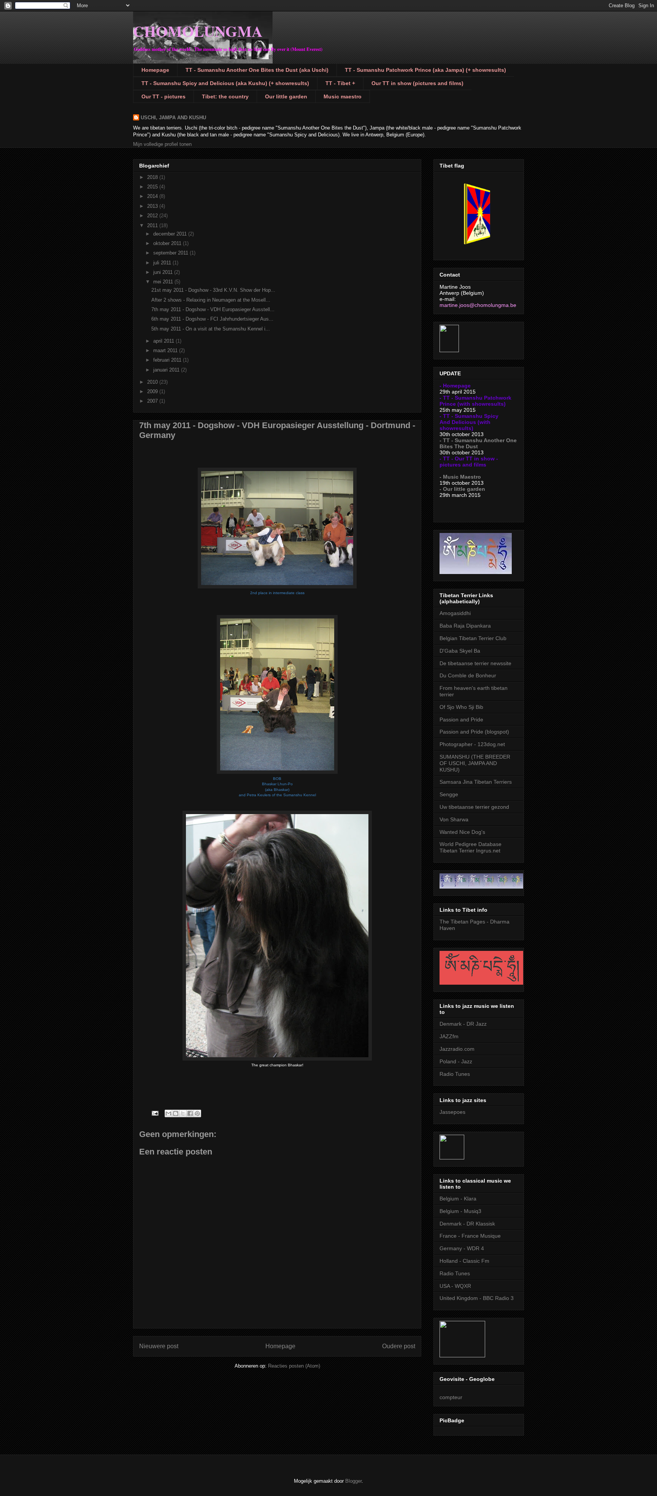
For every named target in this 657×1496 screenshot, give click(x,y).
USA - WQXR (455, 1286)
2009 (153, 391)
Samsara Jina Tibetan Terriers (476, 782)
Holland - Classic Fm (464, 1261)
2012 (153, 215)
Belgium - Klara (458, 1199)
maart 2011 (166, 350)
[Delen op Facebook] (190, 1113)
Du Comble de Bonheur (468, 675)
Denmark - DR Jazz (463, 1024)
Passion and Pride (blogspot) (474, 732)
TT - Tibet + (340, 83)
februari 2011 (168, 360)
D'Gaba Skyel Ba (460, 651)
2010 (153, 382)
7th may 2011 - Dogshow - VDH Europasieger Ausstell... (213, 309)
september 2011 (171, 253)
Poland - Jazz (456, 1061)
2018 (153, 177)
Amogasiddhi (455, 613)
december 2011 (170, 234)
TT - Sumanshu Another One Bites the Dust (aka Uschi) (257, 70)
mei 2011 (164, 282)
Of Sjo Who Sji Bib (461, 707)
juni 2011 (163, 272)
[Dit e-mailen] (168, 1113)
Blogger (353, 1481)
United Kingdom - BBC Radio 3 (477, 1298)
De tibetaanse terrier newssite (475, 663)
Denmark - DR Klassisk (467, 1224)
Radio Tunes (455, 1074)
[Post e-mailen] (154, 1113)
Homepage (155, 70)
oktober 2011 (168, 243)
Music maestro (343, 96)
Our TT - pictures (163, 96)
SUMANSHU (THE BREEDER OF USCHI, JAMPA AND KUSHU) (475, 763)
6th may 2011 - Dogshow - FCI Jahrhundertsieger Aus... (212, 319)
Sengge (449, 794)
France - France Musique (470, 1236)
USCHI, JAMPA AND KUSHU (173, 117)
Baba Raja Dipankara (465, 626)
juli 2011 (163, 263)
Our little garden (286, 96)
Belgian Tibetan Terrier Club (473, 638)
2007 (153, 401)
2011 (153, 225)
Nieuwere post (158, 1346)
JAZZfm (449, 1036)
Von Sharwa (454, 819)
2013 (153, 206)
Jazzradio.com (457, 1049)
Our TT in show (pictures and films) (417, 83)
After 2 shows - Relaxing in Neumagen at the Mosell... (210, 300)
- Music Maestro (460, 477)
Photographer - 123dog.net (472, 744)
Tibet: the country (225, 96)
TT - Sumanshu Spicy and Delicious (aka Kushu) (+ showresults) (225, 83)
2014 (153, 196)
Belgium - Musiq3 (460, 1211)
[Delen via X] (183, 1113)
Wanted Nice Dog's (462, 832)
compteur (451, 1397)
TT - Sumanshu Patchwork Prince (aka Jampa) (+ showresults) (425, 70)
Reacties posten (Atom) (294, 1366)
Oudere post (398, 1346)
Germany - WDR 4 (462, 1248)
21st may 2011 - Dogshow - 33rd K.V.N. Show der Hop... (213, 290)
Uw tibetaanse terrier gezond (474, 807)
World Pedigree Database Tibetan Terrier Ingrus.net (470, 847)
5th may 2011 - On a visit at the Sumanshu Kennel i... (210, 329)
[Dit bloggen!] (175, 1113)
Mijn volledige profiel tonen (162, 144)
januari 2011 (167, 370)
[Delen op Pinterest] (197, 1113)
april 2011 (164, 341)
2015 (153, 187)
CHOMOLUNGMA (198, 31)
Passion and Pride (461, 719)
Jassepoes (452, 1112)
